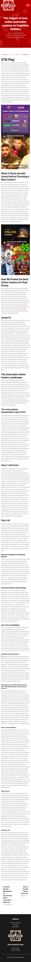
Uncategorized (25, 54)
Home (9, 33)
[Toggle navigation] (28, 5)
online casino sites (21, 309)
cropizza (5, 54)
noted (2, 721)
